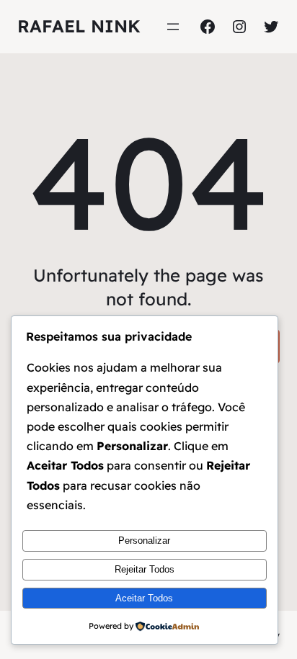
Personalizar (144, 540)
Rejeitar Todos (144, 569)
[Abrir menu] (173, 26)
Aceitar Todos (144, 598)
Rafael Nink (79, 26)
